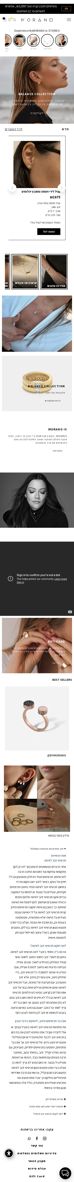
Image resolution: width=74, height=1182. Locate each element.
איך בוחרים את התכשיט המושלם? (46, 848)
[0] (10, 19)
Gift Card (37, 1176)
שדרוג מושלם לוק (54, 1099)
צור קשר (37, 1145)
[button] (61, 40)
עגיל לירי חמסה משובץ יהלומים (41, 191)
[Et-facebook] (37, 1138)
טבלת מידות (37, 1168)
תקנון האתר (37, 1161)
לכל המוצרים (13, 129)
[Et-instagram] (44, 1138)
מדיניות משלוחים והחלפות (37, 1153)
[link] (54, 271)
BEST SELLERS (62, 680)
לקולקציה (37, 113)
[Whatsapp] (29, 1138)
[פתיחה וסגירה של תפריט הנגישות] (9, 1153)
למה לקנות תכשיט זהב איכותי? (48, 1113)
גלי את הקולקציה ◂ (52, 400)
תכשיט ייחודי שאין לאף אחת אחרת (46, 1106)
